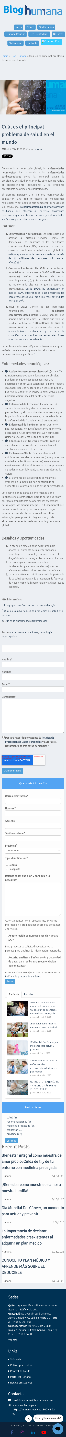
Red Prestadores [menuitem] (39, 34)
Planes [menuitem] (30, 27)
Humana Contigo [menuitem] (15, 34)
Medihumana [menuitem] (46, 27)
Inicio (5, 56)
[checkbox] (33, 867)
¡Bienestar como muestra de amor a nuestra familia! (31, 1187)
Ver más (12, 1340)
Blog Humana (19, 56)
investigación (9, 636)
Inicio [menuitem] (18, 27)
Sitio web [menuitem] (15, 1359)
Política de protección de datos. (23, 976)
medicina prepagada (21, 1125)
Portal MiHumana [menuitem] (20, 1377)
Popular (28, 994)
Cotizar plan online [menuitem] (21, 1365)
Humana (38, 149)
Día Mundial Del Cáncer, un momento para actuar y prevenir (33, 1210)
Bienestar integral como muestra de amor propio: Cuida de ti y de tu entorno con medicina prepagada (32, 1161)
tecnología (46, 632)
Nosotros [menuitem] (58, 34)
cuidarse (14, 1134)
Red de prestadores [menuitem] (21, 1382)
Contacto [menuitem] (32, 43)
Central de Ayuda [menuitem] (20, 1371)
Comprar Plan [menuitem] (52, 41)
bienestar (15, 1130)
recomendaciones (28, 632)
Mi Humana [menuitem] (15, 43)
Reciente (14, 994)
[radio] (33, 865)
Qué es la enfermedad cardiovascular (26, 621)
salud (13, 632)
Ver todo (11, 1140)
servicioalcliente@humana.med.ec (33, 1400)
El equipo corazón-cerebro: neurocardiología (29, 605)
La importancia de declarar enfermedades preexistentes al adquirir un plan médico (27, 1237)
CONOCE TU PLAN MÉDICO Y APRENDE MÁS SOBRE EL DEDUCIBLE (26, 1266)
